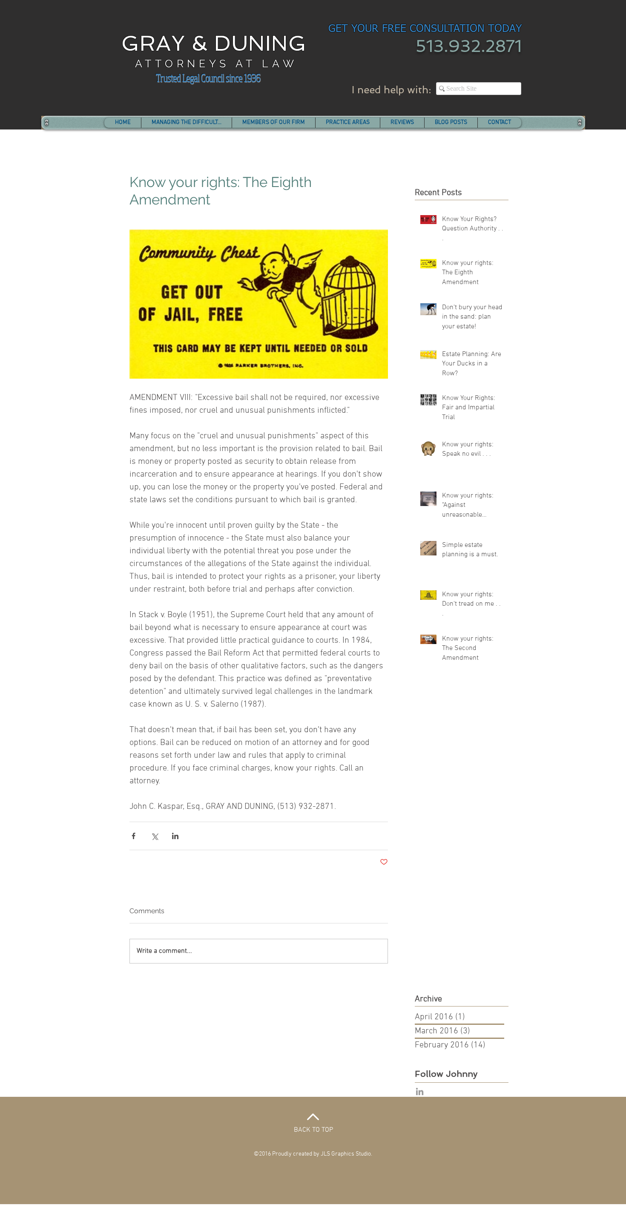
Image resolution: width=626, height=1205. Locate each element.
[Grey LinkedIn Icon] (419, 1091)
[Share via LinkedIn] (175, 836)
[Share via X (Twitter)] (154, 836)
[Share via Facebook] (133, 836)
